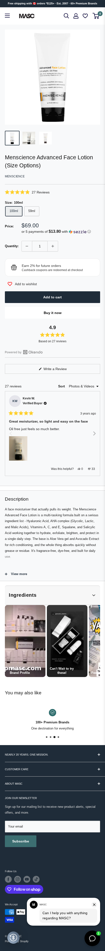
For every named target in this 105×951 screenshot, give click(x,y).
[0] (96, 16)
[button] (52, 192)
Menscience (15, 176)
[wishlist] (86, 16)
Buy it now (53, 313)
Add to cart (52, 297)
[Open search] (66, 16)
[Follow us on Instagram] (17, 879)
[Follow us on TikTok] (36, 879)
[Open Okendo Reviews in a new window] (24, 352)
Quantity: (12, 246)
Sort (62, 386)
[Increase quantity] (53, 246)
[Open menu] (7, 16)
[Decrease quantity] (27, 246)
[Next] (94, 433)
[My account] (76, 16)
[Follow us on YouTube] (26, 879)
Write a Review (60, 370)
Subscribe (20, 841)
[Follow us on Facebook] (8, 879)
